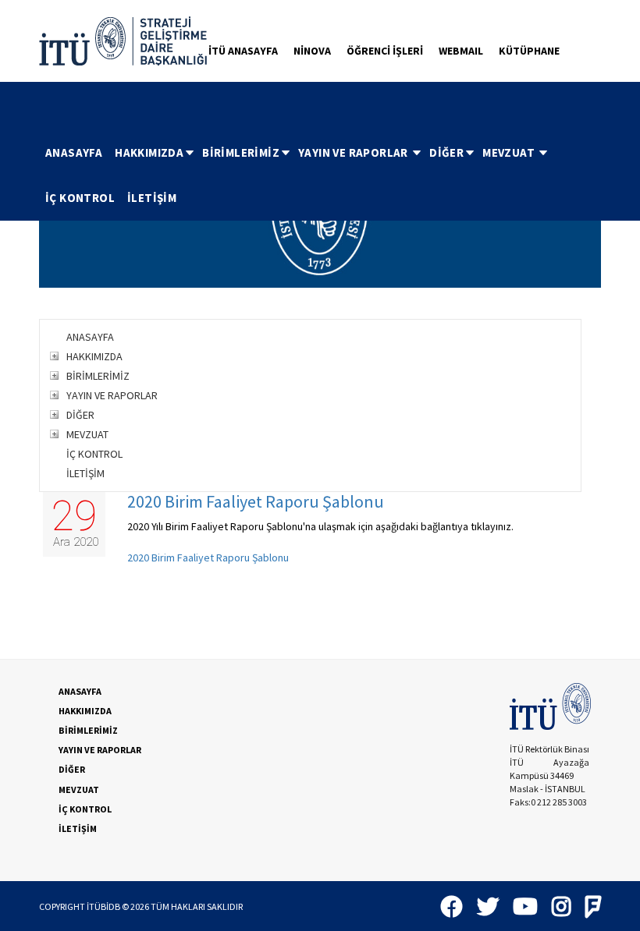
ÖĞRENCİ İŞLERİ (385, 51)
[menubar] (320, 175)
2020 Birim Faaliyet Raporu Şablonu (255, 501)
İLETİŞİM (151, 197)
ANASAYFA (73, 152)
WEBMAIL (461, 51)
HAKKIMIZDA (149, 152)
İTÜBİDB (103, 906)
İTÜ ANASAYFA (243, 51)
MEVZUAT (509, 152)
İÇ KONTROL (80, 197)
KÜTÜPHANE (529, 51)
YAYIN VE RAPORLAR (354, 152)
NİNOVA (312, 51)
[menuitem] (73, 152)
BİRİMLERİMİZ (240, 152)
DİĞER (446, 152)
